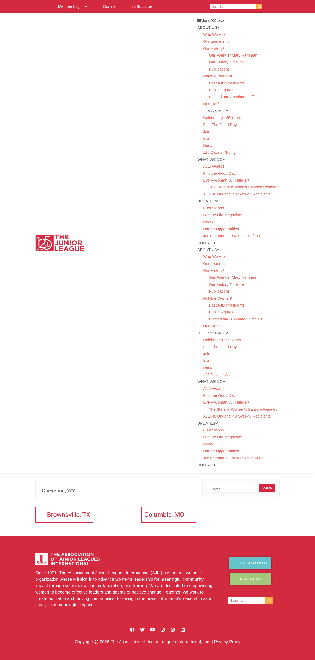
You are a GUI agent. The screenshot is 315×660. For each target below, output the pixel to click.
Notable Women (217, 76)
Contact (206, 243)
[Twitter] (142, 629)
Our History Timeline (226, 62)
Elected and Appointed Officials (235, 97)
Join (206, 131)
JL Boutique (142, 6)
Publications (219, 69)
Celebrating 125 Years (222, 118)
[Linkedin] (182, 629)
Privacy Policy (227, 641)
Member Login (70, 6)
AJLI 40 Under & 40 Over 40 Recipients (237, 194)
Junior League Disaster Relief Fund (233, 236)
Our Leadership (216, 41)
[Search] (259, 6)
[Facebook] (132, 629)
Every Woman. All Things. (225, 180)
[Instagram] (162, 629)
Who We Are (214, 34)
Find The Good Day (220, 125)
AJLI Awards (214, 166)
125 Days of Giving (219, 152)
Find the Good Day (219, 173)
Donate (109, 6)
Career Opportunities (221, 229)
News (208, 222)
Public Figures (221, 90)
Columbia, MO (164, 514)
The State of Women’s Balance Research (244, 187)
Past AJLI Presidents (226, 83)
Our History (213, 48)
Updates (206, 201)
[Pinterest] (172, 629)
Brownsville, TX (68, 514)
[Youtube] (152, 629)
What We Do (210, 159)
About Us (207, 27)
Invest (208, 139)
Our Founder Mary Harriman (233, 55)
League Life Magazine (222, 215)
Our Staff (211, 104)
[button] (238, 20)
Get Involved (211, 111)
